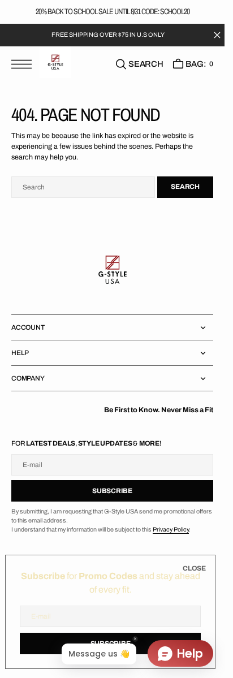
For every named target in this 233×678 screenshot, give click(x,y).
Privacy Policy (171, 529)
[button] (24, 64)
